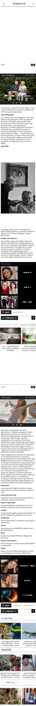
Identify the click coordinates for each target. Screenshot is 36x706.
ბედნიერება (17, 605)
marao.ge (9, 397)
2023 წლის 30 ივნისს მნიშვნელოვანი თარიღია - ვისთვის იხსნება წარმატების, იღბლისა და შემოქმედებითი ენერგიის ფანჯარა (27, 595)
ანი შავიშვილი (11, 75)
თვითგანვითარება (28, 605)
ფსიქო (3, 65)
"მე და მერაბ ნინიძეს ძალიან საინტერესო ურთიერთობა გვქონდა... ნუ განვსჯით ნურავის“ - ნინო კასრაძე (27, 287)
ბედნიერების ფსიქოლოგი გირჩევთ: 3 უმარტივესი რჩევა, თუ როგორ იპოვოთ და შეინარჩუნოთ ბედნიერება (26, 580)
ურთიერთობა (18, 312)
